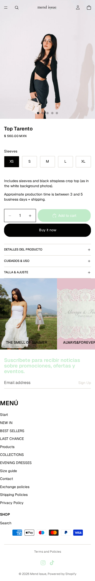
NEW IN (6, 422)
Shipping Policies (14, 495)
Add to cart (67, 215)
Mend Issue (38, 574)
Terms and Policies (47, 552)
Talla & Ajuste (16, 272)
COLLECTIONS (12, 455)
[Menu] (6, 7)
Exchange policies (14, 487)
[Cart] (88, 7)
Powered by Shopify (62, 574)
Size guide (8, 471)
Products (7, 446)
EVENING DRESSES (16, 462)
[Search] (16, 7)
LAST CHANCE (12, 439)
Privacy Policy (12, 502)
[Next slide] (85, 314)
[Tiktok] (52, 563)
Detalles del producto (23, 249)
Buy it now (47, 230)
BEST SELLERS (12, 431)
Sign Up (84, 382)
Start (4, 415)
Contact (6, 478)
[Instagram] (43, 563)
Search (5, 523)
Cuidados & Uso (16, 261)
